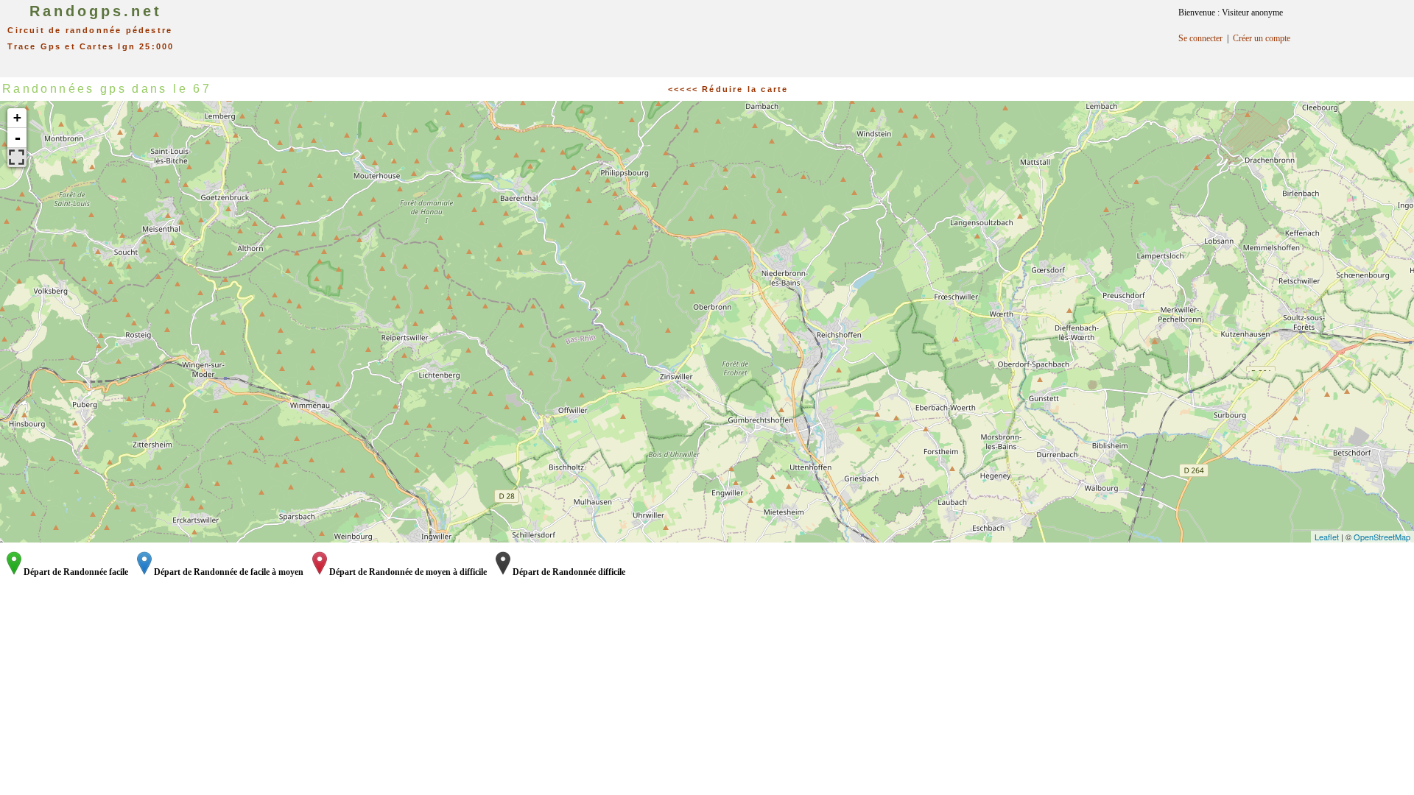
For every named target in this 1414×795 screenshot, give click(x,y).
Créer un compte (1261, 38)
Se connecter (1200, 38)
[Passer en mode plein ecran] (17, 157)
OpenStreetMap (1382, 537)
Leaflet (1327, 537)
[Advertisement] (729, 33)
